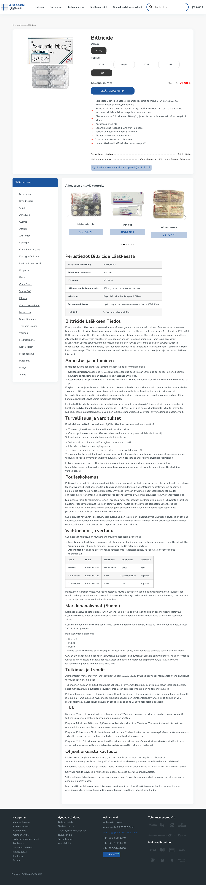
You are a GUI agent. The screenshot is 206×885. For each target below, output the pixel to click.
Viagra (22, 374)
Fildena (23, 298)
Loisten (24, 25)
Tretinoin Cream (28, 326)
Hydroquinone (27, 340)
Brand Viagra (26, 201)
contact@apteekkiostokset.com (120, 832)
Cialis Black (25, 284)
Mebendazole (26, 353)
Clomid (23, 221)
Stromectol (25, 194)
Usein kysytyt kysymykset (127, 7)
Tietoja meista (76, 7)
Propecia (24, 270)
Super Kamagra (27, 319)
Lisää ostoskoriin (113, 91)
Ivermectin (25, 312)
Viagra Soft (25, 291)
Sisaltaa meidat (98, 7)
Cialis (22, 208)
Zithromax (24, 235)
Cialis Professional (29, 305)
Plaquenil (24, 360)
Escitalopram (26, 347)
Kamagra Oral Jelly (29, 256)
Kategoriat (56, 7)
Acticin (23, 228)
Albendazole (169, 227)
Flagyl (22, 367)
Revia (22, 277)
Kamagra (24, 242)
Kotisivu (39, 7)
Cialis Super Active (29, 249)
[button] (86, 232)
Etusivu (16, 25)
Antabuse (24, 215)
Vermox (23, 333)
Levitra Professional (30, 263)
